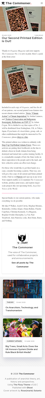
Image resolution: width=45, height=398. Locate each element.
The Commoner (18, 3)
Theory (10, 302)
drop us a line (22, 137)
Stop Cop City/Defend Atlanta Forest (16, 145)
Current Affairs (14, 341)
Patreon (19, 176)
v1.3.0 (25, 384)
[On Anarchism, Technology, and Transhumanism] (22, 289)
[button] (41, 3)
